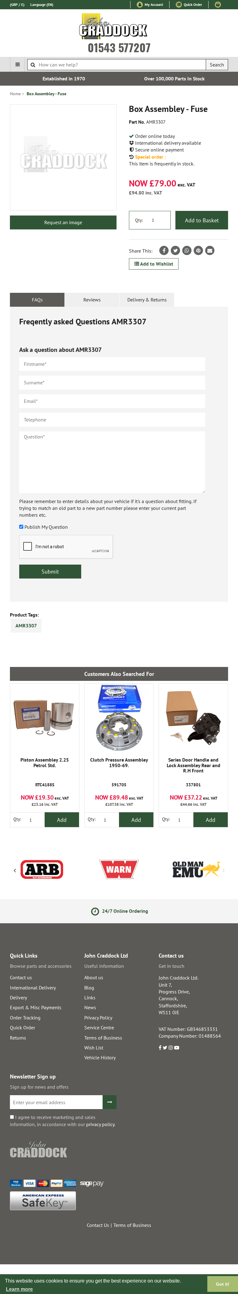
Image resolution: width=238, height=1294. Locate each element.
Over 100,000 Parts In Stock (174, 78)
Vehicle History (100, 1057)
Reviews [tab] (92, 300)
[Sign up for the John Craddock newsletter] (110, 1102)
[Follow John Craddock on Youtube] (176, 1047)
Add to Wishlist (156, 264)
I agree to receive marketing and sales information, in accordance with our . (62, 1120)
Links (89, 997)
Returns (18, 1038)
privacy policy (100, 1124)
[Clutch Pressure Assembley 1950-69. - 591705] (119, 718)
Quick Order (192, 4)
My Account (153, 4)
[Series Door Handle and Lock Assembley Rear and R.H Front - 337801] (193, 718)
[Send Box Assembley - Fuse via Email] (209, 250)
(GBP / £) (17, 4)
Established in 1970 (63, 78)
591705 (119, 772)
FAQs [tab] (37, 300)
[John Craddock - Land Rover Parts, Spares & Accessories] (119, 27)
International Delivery (33, 987)
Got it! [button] (222, 1284)
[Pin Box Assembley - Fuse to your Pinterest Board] (198, 250)
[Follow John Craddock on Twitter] (165, 1047)
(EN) (41, 4)
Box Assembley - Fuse (46, 93)
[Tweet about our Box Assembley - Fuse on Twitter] (175, 250)
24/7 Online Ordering (124, 911)
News (90, 1007)
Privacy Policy (98, 1017)
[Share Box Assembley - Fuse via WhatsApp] (187, 250)
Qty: (139, 220)
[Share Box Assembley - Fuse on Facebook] (164, 250)
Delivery (18, 997)
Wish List (93, 1047)
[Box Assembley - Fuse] (63, 157)
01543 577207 (119, 47)
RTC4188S (44, 772)
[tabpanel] (119, 454)
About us (93, 977)
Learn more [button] (19, 1289)
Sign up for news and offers (39, 1087)
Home (15, 93)
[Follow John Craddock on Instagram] (171, 1047)
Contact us (21, 977)
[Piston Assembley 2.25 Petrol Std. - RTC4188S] (44, 718)
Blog (89, 987)
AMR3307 (26, 625)
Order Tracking (25, 1017)
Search (217, 65)
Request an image (63, 222)
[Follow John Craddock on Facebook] (160, 1047)
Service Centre (99, 1027)
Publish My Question (46, 527)
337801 (193, 772)
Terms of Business (103, 1038)
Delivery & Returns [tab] (147, 300)
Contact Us (98, 1225)
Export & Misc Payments (35, 1007)
